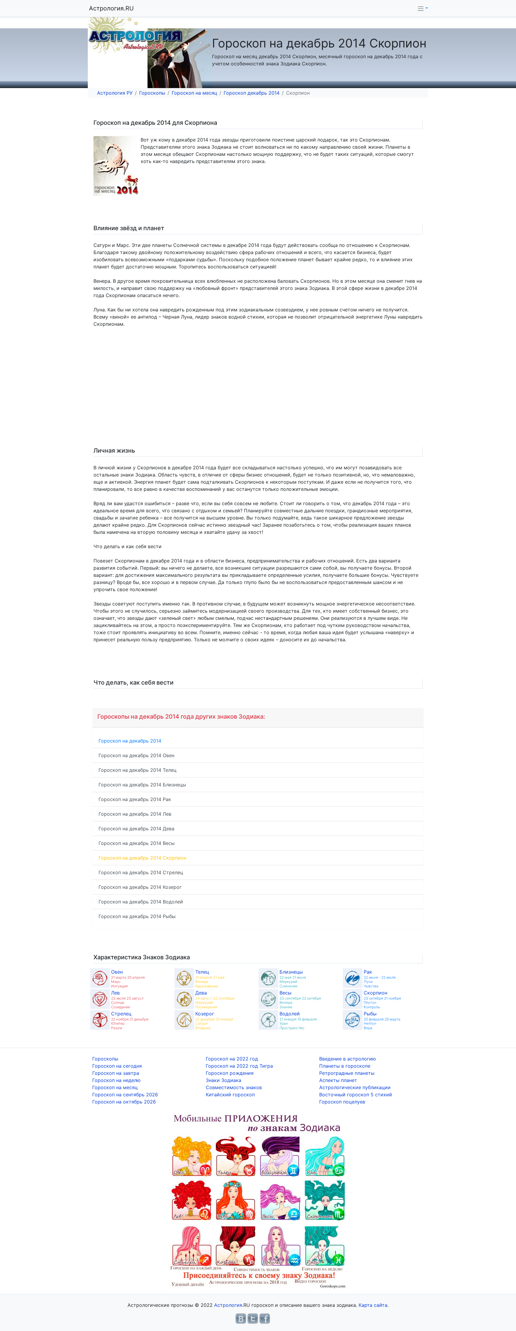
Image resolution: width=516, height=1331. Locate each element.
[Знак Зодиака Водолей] (268, 1020)
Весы (285, 993)
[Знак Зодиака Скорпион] (353, 999)
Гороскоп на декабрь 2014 (130, 741)
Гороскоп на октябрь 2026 (124, 1102)
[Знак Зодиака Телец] (184, 978)
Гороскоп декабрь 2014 (252, 93)
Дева (201, 993)
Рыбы (370, 1014)
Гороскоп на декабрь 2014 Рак (135, 799)
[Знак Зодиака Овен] (100, 978)
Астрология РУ (115, 93)
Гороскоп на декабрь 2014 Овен (136, 755)
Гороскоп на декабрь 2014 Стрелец (141, 872)
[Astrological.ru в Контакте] (241, 1318)
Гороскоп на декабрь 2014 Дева (136, 829)
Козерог (204, 1014)
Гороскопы (152, 93)
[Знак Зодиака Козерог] (184, 1020)
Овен (117, 972)
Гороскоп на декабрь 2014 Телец (137, 770)
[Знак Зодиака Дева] (184, 999)
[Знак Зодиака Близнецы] (268, 978)
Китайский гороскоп (230, 1095)
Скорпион (375, 993)
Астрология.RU (111, 8)
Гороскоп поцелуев (342, 1102)
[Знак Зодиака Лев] (100, 999)
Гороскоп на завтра (115, 1073)
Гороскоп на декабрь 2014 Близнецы (142, 785)
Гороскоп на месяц (194, 93)
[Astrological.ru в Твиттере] (253, 1318)
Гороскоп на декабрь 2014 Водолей (141, 902)
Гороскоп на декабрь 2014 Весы (137, 843)
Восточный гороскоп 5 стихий (355, 1095)
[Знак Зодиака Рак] (353, 978)
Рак (368, 972)
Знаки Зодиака (223, 1080)
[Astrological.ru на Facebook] (264, 1318)
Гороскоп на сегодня (117, 1066)
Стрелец (121, 1014)
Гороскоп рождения (230, 1073)
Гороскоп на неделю (116, 1080)
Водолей (290, 1014)
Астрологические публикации (355, 1087)
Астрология (228, 1305)
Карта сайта (373, 1305)
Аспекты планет (338, 1080)
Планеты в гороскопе (344, 1066)
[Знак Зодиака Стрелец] (100, 1020)
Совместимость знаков (234, 1087)
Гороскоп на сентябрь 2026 (125, 1095)
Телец (202, 972)
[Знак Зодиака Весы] (268, 999)
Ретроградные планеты (346, 1073)
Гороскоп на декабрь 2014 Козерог (140, 887)
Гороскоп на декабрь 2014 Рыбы (137, 916)
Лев (115, 993)
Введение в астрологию (347, 1059)
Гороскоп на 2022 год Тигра (239, 1066)
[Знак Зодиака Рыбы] (353, 1020)
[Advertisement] (271, 393)
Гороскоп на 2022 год (232, 1059)
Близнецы (291, 972)
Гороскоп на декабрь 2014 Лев (135, 814)
